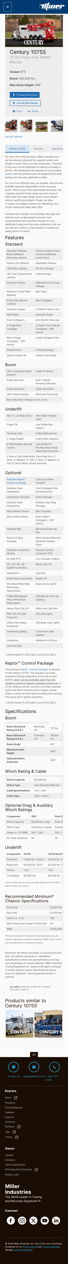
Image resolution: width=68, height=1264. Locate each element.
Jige (10, 1132)
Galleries (9, 1112)
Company (10, 1121)
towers (8, 173)
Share (32, 111)
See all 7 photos (13, 136)
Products (10, 1102)
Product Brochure (24, 94)
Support (9, 1117)
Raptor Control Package (33, 669)
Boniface (13, 1127)
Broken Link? (12, 1174)
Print (17, 111)
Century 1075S (17, 148)
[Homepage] (52, 9)
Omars (12, 1137)
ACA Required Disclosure (21, 1170)
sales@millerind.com (34, 1071)
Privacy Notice (30, 1247)
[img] (11, 126)
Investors (10, 1159)
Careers (9, 1155)
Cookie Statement (51, 1247)
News (11, 1098)
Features (38, 148)
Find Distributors (14, 1107)
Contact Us (14, 1071)
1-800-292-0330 (52, 1073)
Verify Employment (15, 1164)
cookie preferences (23, 1250)
